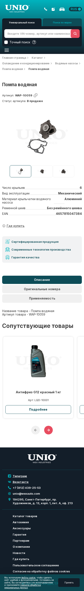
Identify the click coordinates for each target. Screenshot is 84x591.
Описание (42, 280)
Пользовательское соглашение (36, 565)
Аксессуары (22, 528)
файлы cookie (28, 577)
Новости (19, 553)
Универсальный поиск (22, 22)
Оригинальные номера (42, 289)
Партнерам (21, 540)
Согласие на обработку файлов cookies (41, 571)
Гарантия (19, 534)
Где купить (21, 559)
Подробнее (38, 409)
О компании (21, 546)
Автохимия (21, 522)
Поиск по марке (62, 22)
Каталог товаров (25, 516)
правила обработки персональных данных (22, 586)
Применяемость (42, 298)
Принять (68, 582)
